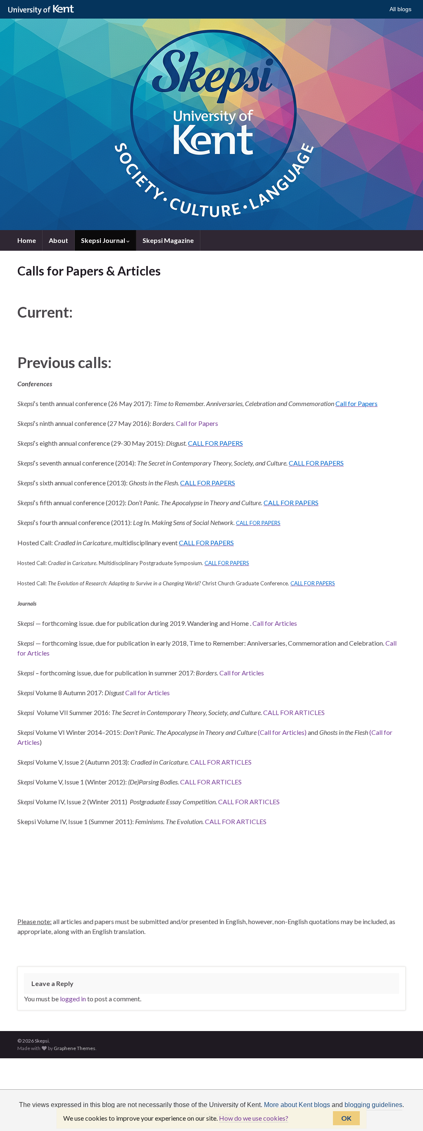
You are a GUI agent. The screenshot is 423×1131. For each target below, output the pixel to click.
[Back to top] (404, 1112)
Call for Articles (274, 623)
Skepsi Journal (103, 240)
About (58, 240)
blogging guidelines (373, 1104)
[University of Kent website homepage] (43, 10)
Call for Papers (197, 423)
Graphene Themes (74, 1048)
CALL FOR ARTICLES (294, 712)
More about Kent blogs (297, 1104)
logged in (73, 999)
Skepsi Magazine (168, 240)
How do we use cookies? (253, 1118)
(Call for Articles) (282, 732)
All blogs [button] (400, 9)
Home (26, 240)
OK (346, 1118)
